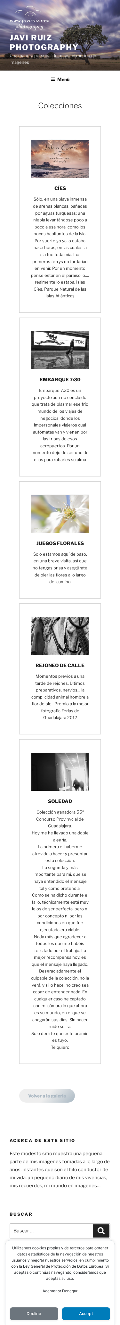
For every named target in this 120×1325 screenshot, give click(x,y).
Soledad (60, 801)
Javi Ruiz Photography (44, 42)
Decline (34, 1313)
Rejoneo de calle (60, 665)
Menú (63, 79)
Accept (86, 1313)
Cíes (60, 188)
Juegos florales (60, 543)
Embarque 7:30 (60, 380)
